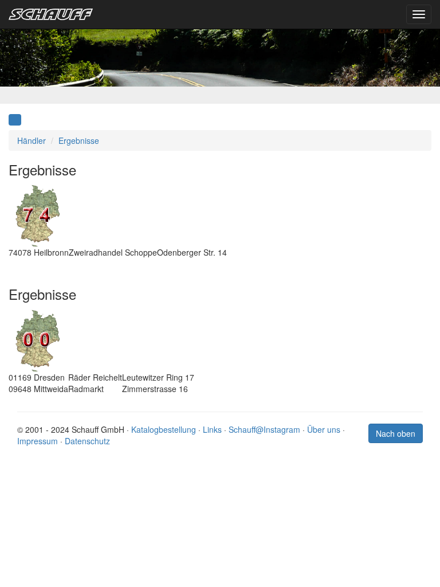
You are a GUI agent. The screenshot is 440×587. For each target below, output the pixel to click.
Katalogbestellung (163, 429)
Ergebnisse (78, 140)
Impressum (37, 441)
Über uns (323, 429)
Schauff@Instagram (264, 429)
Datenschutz (87, 441)
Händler (31, 140)
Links (212, 429)
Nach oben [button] (395, 433)
